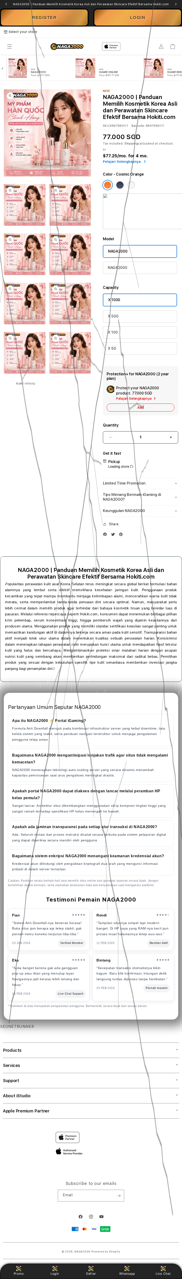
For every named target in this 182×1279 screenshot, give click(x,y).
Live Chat (163, 1273)
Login (54, 1273)
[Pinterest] (122, 535)
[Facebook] (106, 535)
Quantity (110, 425)
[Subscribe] (119, 1196)
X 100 (113, 332)
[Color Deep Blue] (120, 185)
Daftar (91, 1273)
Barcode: (138, 125)
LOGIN (138, 17)
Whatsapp (127, 1273)
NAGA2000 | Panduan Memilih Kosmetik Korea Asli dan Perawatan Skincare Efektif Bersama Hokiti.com (91, 4)
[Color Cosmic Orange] (107, 185)
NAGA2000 (117, 251)
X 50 (112, 348)
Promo (19, 1273)
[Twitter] (114, 535)
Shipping (131, 143)
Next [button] (175, 4)
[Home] (66, 46)
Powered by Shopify (105, 1251)
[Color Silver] (131, 185)
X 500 (113, 316)
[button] (9, 46)
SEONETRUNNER (17, 1026)
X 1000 (114, 300)
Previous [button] (6, 4)
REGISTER (44, 17)
